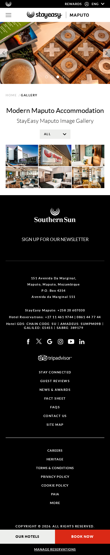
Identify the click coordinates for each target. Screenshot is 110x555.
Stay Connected (55, 372)
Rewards (73, 4)
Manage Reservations (55, 549)
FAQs (55, 407)
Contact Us (55, 416)
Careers (55, 450)
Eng (96, 4)
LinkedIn (81, 341)
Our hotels (27, 536)
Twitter (39, 341)
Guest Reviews (55, 381)
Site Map (55, 424)
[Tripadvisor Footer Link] (55, 358)
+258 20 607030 (71, 310)
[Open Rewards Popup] (87, 3)
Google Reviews (49, 341)
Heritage (55, 459)
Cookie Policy (55, 485)
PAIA (55, 494)
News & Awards (55, 389)
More (55, 503)
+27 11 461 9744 (59, 317)
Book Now (82, 536)
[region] (8, 15)
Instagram (60, 341)
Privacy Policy (55, 476)
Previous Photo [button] (3, 53)
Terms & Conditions (55, 468)
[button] (46, 76)
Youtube (71, 341)
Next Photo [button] (106, 53)
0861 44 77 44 (89, 317)
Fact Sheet (55, 398)
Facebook (28, 341)
